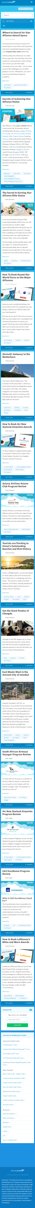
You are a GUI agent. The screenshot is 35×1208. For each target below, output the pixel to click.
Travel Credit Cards (9, 1096)
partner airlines (19, 469)
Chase (5, 1131)
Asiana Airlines (18, 136)
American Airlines (8, 596)
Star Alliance (7, 87)
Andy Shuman (9, 105)
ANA (10, 136)
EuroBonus (6, 925)
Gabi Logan (9, 758)
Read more (5, 81)
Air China (14, 134)
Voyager (6, 800)
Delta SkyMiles (8, 735)
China (5, 658)
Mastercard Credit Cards (11, 1091)
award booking (8, 340)
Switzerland (17, 410)
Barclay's (6, 1122)
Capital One (7, 1127)
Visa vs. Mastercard (9, 1140)
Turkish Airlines (14, 155)
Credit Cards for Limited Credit (13, 1100)
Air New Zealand (8, 467)
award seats (7, 85)
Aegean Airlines (25, 131)
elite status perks (26, 260)
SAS (14, 925)
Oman (18, 596)
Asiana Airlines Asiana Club (11, 529)
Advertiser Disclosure (26, 9)
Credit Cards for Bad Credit (12, 1083)
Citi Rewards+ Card (10, 1045)
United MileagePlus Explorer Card (13, 181)
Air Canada (6, 134)
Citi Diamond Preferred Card (13, 1058)
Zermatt (6, 412)
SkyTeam (26, 340)
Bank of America (8, 1118)
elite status (15, 260)
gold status (7, 173)
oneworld (17, 340)
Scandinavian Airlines (24, 925)
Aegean (6, 260)
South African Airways (10, 797)
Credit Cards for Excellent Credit (14, 1078)
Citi (4, 1135)
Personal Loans (8, 1105)
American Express (9, 1114)
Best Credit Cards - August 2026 (14, 1074)
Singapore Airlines (22, 149)
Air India (21, 134)
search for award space (20, 85)
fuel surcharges (19, 995)
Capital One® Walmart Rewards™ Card (16, 1049)
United (4, 157)
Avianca (5, 139)
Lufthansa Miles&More (10, 998)
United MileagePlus (9, 176)
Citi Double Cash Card (10, 1054)
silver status (16, 173)
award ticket (7, 407)
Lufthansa (12, 147)
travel (25, 410)
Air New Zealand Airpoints (23, 467)
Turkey (25, 737)
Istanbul (17, 735)
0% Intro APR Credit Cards (12, 1087)
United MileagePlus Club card (12, 178)
